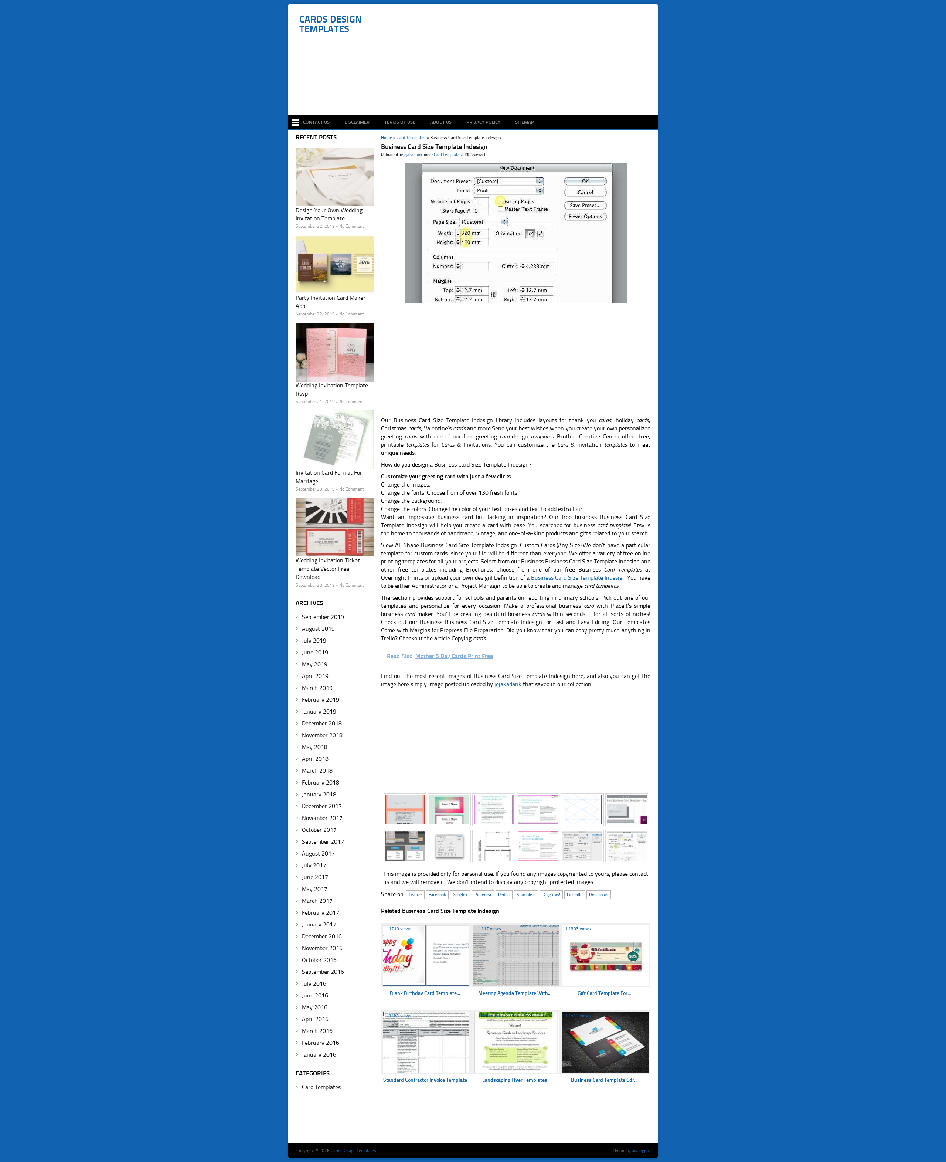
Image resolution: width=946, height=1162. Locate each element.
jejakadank (413, 154)
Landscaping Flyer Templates (514, 1080)
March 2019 (317, 687)
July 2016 (314, 983)
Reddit (504, 894)
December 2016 (322, 936)
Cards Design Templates (330, 24)
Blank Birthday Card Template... (425, 993)
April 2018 (315, 758)
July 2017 (314, 865)
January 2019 (319, 711)
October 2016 (319, 959)
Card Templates (448, 154)
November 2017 (322, 817)
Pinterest (482, 894)
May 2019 (314, 664)
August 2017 (318, 853)
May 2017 (314, 888)
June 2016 (315, 995)
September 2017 (323, 841)
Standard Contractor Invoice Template (425, 1080)
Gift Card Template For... (604, 993)
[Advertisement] (476, 93)
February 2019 (320, 699)
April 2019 (315, 676)
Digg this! (551, 894)
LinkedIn (574, 894)
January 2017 (319, 924)
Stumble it (526, 894)
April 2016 (315, 1019)
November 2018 (322, 735)
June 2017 (315, 877)
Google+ (460, 894)
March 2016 (317, 1030)
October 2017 (319, 829)
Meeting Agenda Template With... (514, 993)
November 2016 (322, 948)
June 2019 (315, 652)
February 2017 (320, 912)
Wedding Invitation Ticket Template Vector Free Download (328, 568)
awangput (641, 1150)
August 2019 (318, 628)
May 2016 (314, 1007)
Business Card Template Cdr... (604, 1080)
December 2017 (322, 806)
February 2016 (320, 1042)
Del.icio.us (598, 894)
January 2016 (319, 1054)
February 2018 (320, 782)
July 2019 (314, 640)
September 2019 (323, 616)
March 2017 (317, 900)
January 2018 (319, 794)
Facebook (437, 894)
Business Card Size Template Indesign (578, 577)
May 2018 (314, 747)
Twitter (415, 894)
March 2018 (317, 770)
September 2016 (323, 971)
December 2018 (322, 723)
